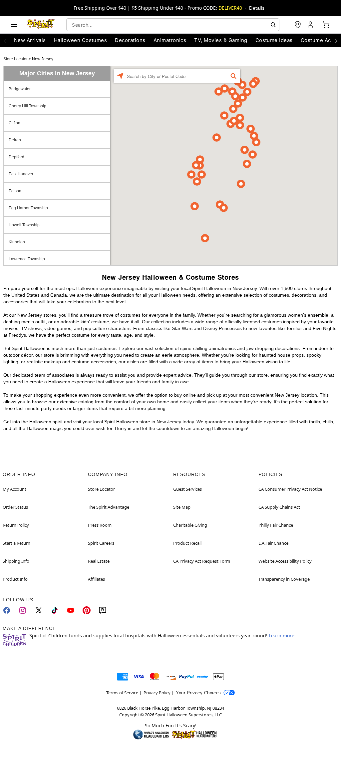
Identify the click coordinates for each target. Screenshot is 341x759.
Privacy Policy (157, 693)
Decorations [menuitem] (130, 40)
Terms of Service (122, 693)
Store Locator (16, 59)
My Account (14, 489)
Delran (15, 140)
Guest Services (187, 489)
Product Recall (187, 543)
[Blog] (103, 610)
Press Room (100, 525)
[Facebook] (7, 610)
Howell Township (24, 225)
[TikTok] (55, 610)
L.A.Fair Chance (273, 543)
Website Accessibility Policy (285, 561)
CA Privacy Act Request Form (201, 561)
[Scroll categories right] (336, 40)
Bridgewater (20, 89)
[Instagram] (23, 610)
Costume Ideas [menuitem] (274, 40)
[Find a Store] (298, 25)
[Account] (311, 25)
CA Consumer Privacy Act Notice (290, 489)
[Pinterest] (87, 610)
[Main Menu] (14, 25)
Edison (15, 191)
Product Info (15, 579)
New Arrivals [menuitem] (30, 40)
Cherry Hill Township (27, 106)
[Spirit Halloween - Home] (41, 24)
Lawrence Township (27, 259)
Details (256, 8)
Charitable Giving (190, 525)
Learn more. (282, 635)
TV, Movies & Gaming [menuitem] (220, 40)
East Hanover (21, 174)
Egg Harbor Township (28, 208)
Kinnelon (17, 242)
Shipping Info (16, 561)
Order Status (15, 507)
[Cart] (326, 24)
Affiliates (96, 579)
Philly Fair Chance (275, 525)
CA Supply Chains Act (279, 507)
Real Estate (99, 561)
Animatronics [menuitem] (170, 40)
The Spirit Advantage (108, 507)
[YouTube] (71, 610)
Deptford (16, 157)
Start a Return (16, 543)
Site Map (181, 507)
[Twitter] (39, 610)
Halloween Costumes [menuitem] (80, 40)
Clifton (14, 123)
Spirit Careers (101, 543)
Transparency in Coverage (284, 579)
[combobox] (173, 25)
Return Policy (16, 525)
